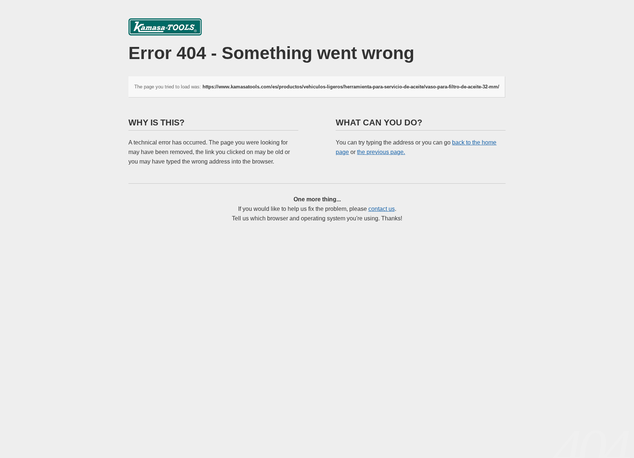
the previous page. (381, 152)
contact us (381, 209)
